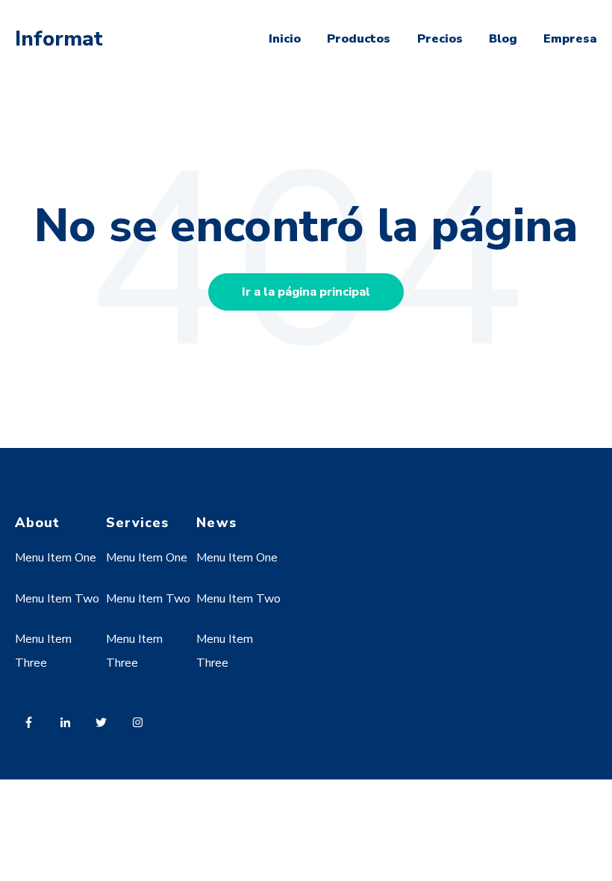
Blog (503, 39)
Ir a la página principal (306, 292)
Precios (440, 39)
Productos (358, 39)
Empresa (570, 39)
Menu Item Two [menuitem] (57, 599)
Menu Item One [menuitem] (55, 558)
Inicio (285, 39)
